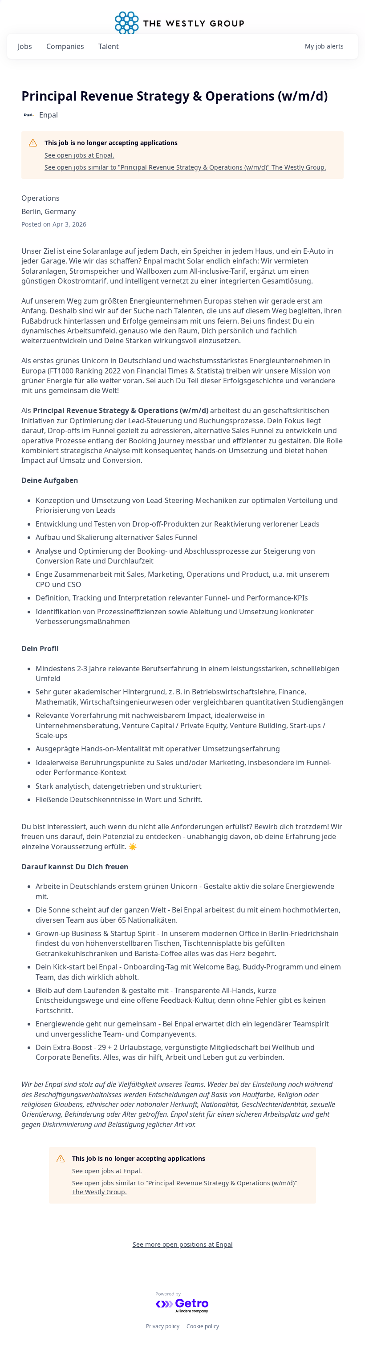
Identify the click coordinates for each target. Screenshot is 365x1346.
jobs (25, 46)
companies (65, 46)
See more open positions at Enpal (183, 1244)
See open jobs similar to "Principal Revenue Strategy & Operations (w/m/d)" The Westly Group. (185, 167)
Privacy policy (162, 1326)
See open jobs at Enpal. (79, 155)
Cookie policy (203, 1326)
